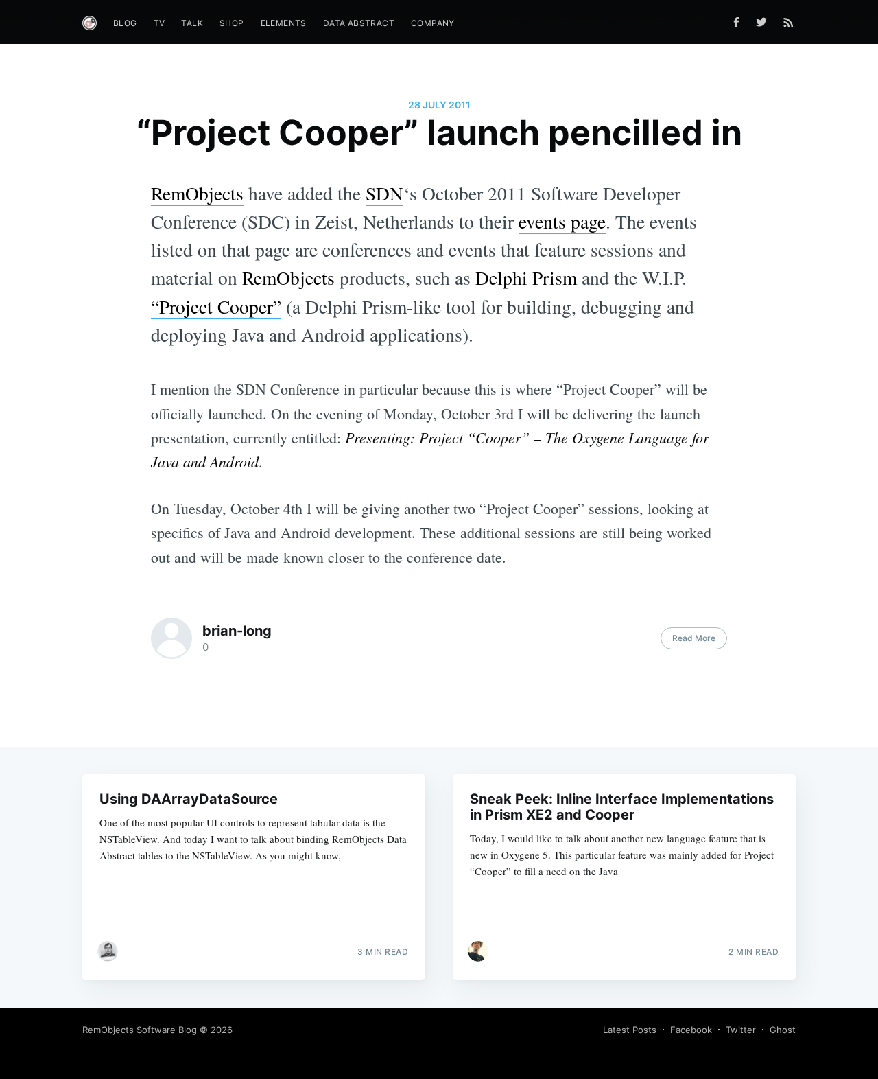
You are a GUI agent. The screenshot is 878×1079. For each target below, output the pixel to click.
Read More (693, 638)
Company (433, 23)
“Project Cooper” (216, 306)
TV (159, 23)
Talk (192, 23)
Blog (125, 23)
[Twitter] (764, 22)
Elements (284, 23)
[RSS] (788, 22)
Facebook (691, 1029)
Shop (232, 23)
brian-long (237, 631)
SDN (384, 193)
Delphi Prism (526, 277)
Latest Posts (629, 1029)
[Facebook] (736, 22)
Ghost (783, 1029)
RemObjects (197, 193)
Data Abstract (358, 23)
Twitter (741, 1029)
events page (562, 221)
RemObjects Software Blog (139, 1029)
